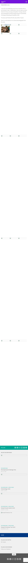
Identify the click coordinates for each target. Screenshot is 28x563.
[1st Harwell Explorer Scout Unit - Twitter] (24, 447)
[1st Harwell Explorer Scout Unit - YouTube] (22, 447)
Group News (11, 487)
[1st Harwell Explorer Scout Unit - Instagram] (19, 447)
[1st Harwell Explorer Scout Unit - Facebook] (26, 447)
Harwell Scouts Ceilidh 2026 (8, 508)
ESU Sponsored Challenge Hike (8, 469)
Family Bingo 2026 (5, 489)
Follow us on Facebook (6, 547)
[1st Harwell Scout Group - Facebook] (15, 447)
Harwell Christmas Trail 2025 (8, 527)
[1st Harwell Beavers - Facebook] (17, 447)
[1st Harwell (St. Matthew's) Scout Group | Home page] (4, 2)
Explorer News (4, 468)
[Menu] (26, 1)
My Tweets (3, 542)
